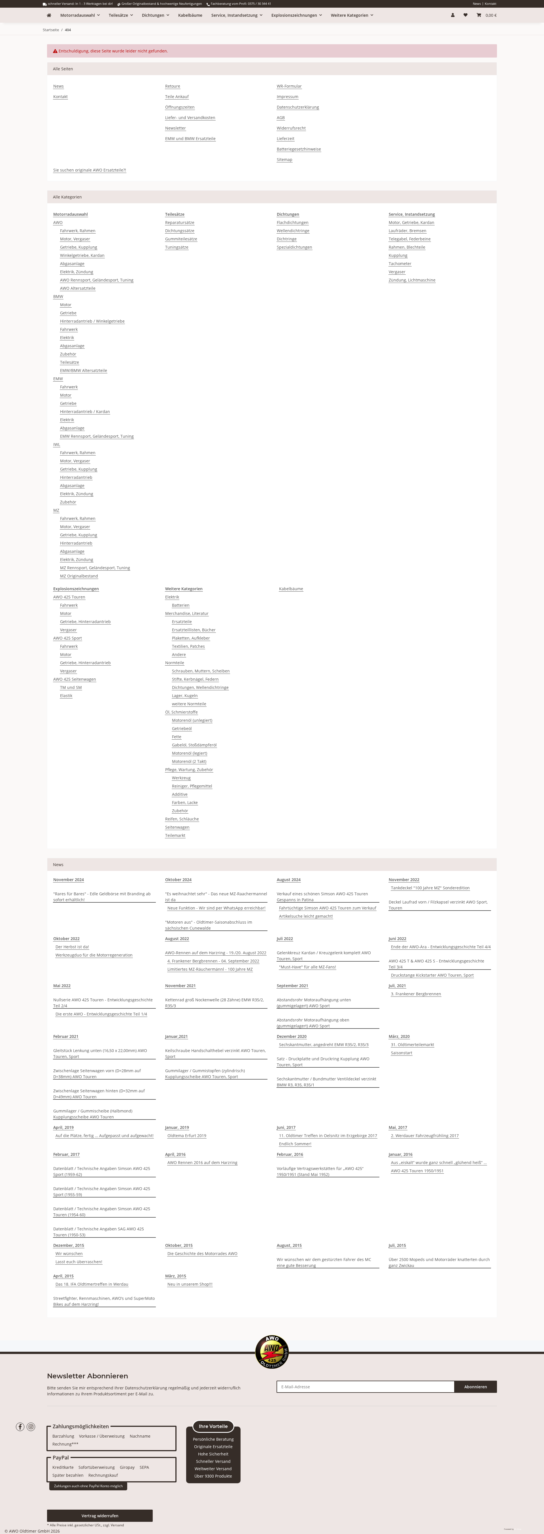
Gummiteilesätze (181, 239)
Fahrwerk (69, 329)
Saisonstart (401, 1052)
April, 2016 (175, 1154)
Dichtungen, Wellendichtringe (200, 687)
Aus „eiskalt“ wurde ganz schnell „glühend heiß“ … (439, 1162)
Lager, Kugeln (185, 695)
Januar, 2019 (177, 1127)
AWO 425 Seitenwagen (74, 679)
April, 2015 (63, 1276)
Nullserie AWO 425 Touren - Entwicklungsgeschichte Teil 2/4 (103, 1002)
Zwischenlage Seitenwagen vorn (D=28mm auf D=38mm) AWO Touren (97, 1073)
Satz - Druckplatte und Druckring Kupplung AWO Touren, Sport (323, 1061)
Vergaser (397, 271)
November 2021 (180, 985)
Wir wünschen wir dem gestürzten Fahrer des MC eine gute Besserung (324, 1262)
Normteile (174, 662)
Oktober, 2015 (179, 1245)
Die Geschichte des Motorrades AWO (202, 1253)
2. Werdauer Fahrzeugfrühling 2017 (425, 1135)
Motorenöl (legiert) (189, 753)
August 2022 (177, 938)
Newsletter (175, 128)
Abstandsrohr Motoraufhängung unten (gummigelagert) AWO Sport (314, 1002)
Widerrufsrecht (291, 128)
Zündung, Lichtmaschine (412, 280)
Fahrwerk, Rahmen (77, 230)
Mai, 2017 (398, 1127)
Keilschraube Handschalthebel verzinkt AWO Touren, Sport (215, 1053)
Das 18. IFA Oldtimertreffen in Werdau (92, 1284)
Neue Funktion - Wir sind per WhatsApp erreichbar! (216, 908)
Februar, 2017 (66, 1154)
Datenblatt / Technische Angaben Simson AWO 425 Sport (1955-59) (101, 1191)
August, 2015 (289, 1245)
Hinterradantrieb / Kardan (85, 411)
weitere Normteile (189, 703)
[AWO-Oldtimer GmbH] (49, 15)
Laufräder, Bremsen (407, 230)
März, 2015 (175, 1276)
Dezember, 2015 (68, 1245)
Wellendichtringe (293, 230)
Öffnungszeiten (180, 107)
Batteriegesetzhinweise (299, 149)
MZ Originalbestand (79, 576)
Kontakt (490, 3)
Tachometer (400, 263)
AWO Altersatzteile (77, 288)
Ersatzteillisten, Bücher (194, 629)
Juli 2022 (285, 938)
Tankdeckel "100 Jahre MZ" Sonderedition (430, 887)
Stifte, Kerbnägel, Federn (195, 679)
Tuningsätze (176, 247)
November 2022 (404, 879)
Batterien (181, 605)
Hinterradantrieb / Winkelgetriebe (92, 321)
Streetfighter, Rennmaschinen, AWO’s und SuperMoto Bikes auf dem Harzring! (104, 1301)
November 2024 (68, 879)
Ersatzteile (182, 621)
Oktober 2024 (178, 879)
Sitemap (284, 159)
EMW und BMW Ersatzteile (190, 138)
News (477, 3)
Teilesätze (69, 362)
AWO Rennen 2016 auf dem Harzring (202, 1162)
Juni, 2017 (286, 1127)
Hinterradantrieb (76, 477)
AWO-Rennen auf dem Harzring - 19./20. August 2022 (215, 952)
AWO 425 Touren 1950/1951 (417, 1170)
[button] (453, 15)
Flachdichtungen (293, 222)
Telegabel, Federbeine (410, 239)
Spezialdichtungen (294, 247)
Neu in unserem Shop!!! (189, 1284)
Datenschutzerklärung (298, 107)
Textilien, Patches (188, 646)
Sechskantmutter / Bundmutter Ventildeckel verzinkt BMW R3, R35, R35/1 (326, 1081)
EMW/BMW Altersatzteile (83, 370)
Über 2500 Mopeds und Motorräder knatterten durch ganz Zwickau (439, 1262)
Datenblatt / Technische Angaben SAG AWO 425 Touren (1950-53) (98, 1231)
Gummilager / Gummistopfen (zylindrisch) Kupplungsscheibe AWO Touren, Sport (205, 1073)
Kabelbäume (291, 588)
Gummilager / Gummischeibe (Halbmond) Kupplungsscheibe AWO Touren (92, 1114)
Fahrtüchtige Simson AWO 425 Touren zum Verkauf (327, 908)
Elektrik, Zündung (76, 271)
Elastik (66, 695)
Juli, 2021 (397, 985)
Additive (180, 794)
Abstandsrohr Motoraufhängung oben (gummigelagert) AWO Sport (313, 1023)
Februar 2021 (65, 1036)
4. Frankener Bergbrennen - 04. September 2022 (213, 961)
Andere (179, 654)
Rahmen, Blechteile (407, 247)
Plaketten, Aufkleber (191, 638)
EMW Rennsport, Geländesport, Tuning (97, 436)
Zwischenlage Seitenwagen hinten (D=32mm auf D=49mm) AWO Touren (99, 1093)
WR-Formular (289, 86)
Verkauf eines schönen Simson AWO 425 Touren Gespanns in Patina (322, 896)
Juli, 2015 (397, 1245)
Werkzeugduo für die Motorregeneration (94, 955)
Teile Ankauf (177, 96)
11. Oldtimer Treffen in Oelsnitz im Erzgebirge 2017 (328, 1135)
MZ (56, 510)
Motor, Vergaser (75, 239)
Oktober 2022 (66, 938)
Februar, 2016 (290, 1154)
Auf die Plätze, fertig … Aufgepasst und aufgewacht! (105, 1135)
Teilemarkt (175, 835)
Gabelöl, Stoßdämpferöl (194, 745)
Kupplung (398, 255)
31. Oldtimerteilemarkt (412, 1044)
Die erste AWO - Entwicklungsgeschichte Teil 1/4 (101, 1014)
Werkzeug (181, 777)
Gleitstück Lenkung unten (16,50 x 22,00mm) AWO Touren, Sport (100, 1053)
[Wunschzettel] (465, 15)
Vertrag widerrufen (100, 1515)
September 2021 (292, 985)
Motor (65, 304)
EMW (58, 378)
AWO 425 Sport (67, 638)
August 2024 (289, 879)
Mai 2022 (62, 985)
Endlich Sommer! (295, 1143)
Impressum (287, 96)
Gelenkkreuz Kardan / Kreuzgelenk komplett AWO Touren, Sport (324, 955)
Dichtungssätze (179, 230)
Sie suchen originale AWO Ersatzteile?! (89, 170)
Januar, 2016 (401, 1154)
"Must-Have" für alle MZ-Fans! (307, 967)
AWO (58, 222)
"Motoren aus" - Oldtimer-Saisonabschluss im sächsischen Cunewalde (208, 925)
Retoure (172, 86)
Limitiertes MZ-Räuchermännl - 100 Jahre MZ (210, 969)
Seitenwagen (177, 827)
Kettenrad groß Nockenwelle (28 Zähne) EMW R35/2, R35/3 (214, 1002)
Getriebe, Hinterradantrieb (85, 621)
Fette (176, 736)
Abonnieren (475, 1386)
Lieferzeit (285, 138)
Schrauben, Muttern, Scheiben (201, 671)
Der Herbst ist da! (72, 946)
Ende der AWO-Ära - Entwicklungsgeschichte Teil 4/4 (441, 946)
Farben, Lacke (185, 802)
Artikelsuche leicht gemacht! (306, 916)
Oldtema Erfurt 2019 (186, 1135)
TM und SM (71, 687)
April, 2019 (63, 1127)
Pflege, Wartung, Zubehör (189, 769)
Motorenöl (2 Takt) (189, 761)
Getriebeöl (182, 728)
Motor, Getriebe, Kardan (411, 222)
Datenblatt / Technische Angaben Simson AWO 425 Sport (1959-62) (101, 1171)
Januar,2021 (176, 1036)
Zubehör (68, 354)
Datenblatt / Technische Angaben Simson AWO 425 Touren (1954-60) (101, 1211)
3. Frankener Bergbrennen (416, 993)
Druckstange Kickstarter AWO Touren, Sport (432, 975)
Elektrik (67, 337)
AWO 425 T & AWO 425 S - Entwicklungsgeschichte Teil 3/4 (436, 964)
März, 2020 (399, 1036)
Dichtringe (287, 239)
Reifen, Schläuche (182, 819)
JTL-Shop (517, 1529)
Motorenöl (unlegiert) (192, 720)
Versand (117, 1525)
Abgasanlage (72, 263)
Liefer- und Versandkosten (190, 117)
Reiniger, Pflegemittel (192, 786)
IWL (56, 444)
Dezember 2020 (292, 1036)
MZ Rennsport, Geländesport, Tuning (95, 567)
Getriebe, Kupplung (78, 247)
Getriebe (68, 313)
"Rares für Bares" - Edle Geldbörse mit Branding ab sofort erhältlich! (102, 896)
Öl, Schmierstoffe (181, 712)
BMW (58, 296)
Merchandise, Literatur (187, 613)
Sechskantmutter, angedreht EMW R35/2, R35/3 (324, 1044)
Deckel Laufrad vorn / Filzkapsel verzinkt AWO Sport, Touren (438, 905)
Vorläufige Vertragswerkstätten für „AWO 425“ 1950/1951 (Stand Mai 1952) (320, 1171)
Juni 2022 (397, 938)
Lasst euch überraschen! (79, 1261)
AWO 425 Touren (69, 597)
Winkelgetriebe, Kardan (82, 255)
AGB (281, 117)
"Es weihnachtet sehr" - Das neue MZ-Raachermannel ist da (216, 896)
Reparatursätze (179, 222)
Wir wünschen (69, 1253)
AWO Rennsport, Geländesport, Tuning (96, 280)
